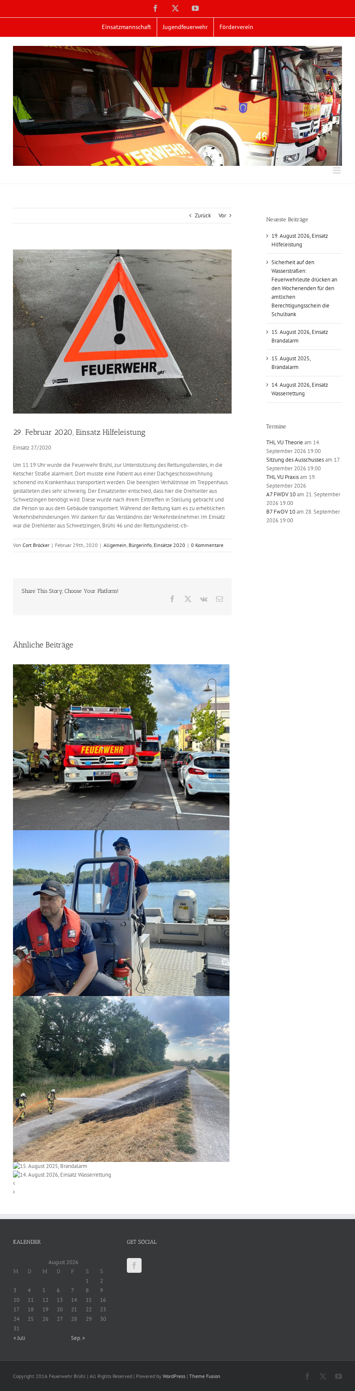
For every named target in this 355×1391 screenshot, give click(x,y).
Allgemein (114, 545)
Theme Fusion (204, 1376)
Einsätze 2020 (169, 545)
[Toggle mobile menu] (337, 170)
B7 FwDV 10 (280, 511)
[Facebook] (134, 1265)
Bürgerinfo (140, 545)
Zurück (203, 215)
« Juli (19, 1338)
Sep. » (78, 1338)
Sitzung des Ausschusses (295, 459)
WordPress (174, 1376)
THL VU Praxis (282, 477)
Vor (222, 215)
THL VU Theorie (284, 442)
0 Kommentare (207, 545)
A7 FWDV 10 (281, 494)
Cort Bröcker (36, 545)
